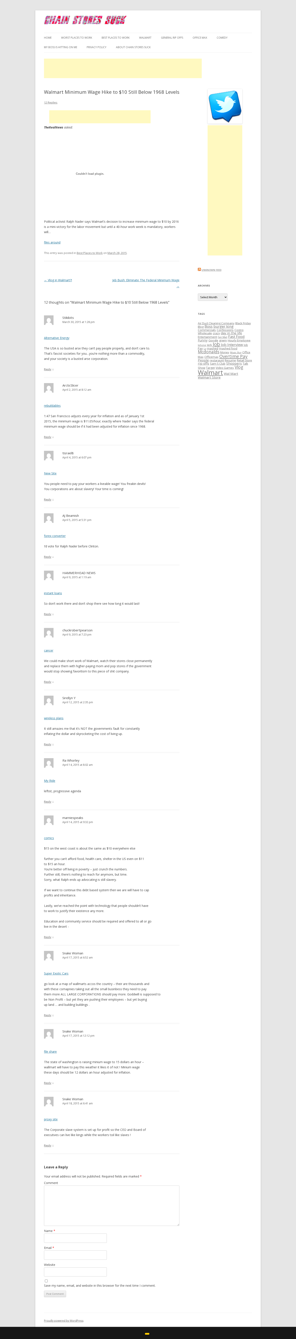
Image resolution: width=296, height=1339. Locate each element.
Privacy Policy (96, 47)
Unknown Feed (211, 270)
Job (216, 344)
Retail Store (244, 360)
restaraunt (217, 360)
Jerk (209, 345)
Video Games (225, 368)
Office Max (200, 38)
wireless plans (53, 718)
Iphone (202, 345)
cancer (48, 650)
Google (213, 340)
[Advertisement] (123, 68)
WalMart (145, 38)
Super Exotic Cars (56, 973)
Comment (51, 1183)
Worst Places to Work (76, 38)
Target (210, 368)
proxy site (51, 1119)
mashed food (228, 348)
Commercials (207, 330)
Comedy (222, 38)
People (203, 360)
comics (49, 838)
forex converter (55, 536)
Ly (205, 348)
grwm (223, 340)
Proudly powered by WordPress (63, 1321)
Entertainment (207, 337)
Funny (203, 340)
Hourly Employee (239, 340)
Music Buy (235, 352)
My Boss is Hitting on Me (60, 47)
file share (50, 1051)
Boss (209, 326)
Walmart (210, 372)
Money (224, 352)
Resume (230, 360)
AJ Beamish (70, 515)
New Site (50, 473)
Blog (201, 327)
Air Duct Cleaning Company (216, 323)
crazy (216, 333)
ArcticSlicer (70, 385)
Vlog (239, 367)
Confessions (225, 330)
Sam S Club (217, 364)
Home (48, 38)
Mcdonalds (208, 352)
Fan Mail (222, 337)
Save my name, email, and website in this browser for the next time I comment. (100, 1285)
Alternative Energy (56, 338)
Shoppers (234, 363)
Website (49, 1265)
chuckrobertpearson (77, 630)
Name (49, 1231)
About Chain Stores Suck (133, 47)
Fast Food (236, 336)
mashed (212, 348)
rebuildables (52, 406)
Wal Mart (231, 373)
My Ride (49, 781)
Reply (47, 369)
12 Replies (50, 102)
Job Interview (232, 344)
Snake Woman (72, 953)
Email (49, 1248)
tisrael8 (68, 453)
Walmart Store (209, 377)
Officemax (211, 357)
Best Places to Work (116, 38)
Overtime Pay (233, 356)
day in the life (231, 333)
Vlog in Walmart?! (58, 280)
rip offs (203, 363)
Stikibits (68, 317)
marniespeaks (72, 817)
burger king (223, 326)
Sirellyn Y (69, 698)
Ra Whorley (71, 760)
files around (52, 242)
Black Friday (243, 323)
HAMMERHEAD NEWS (79, 573)
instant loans (53, 593)
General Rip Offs (172, 38)
